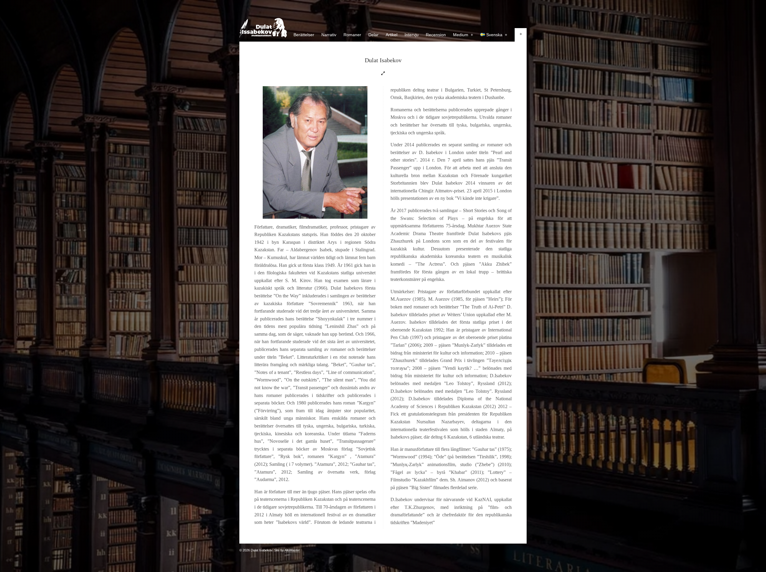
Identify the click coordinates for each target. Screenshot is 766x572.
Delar (373, 34)
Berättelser (304, 34)
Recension (436, 34)
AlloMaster (292, 550)
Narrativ (328, 34)
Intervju (412, 34)
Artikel (391, 34)
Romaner (352, 34)
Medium (463, 34)
